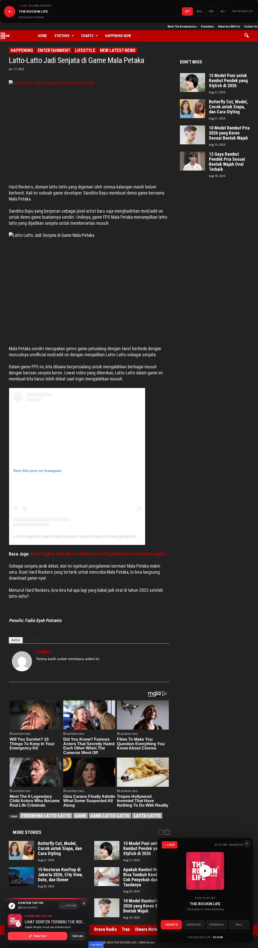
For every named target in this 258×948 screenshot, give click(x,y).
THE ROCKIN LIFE (242, 11)
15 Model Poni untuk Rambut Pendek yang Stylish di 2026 (142, 848)
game (80, 815)
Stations (62, 36)
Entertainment (54, 50)
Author (15, 640)
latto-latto (147, 815)
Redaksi (43, 651)
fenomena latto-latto (46, 815)
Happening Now (118, 36)
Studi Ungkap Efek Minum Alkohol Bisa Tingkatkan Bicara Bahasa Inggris (98, 554)
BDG (199, 11)
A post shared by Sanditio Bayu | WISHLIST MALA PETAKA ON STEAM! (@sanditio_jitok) (80, 537)
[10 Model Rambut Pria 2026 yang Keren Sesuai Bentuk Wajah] (106, 907)
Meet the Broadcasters (182, 26)
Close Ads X (96, 944)
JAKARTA (171, 924)
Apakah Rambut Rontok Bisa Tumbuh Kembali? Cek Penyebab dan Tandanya (145, 877)
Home (42, 36)
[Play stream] (205, 871)
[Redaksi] (22, 661)
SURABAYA (216, 924)
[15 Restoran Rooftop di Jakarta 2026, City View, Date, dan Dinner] (21, 876)
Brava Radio (105, 929)
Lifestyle (85, 50)
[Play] (9, 11)
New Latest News (118, 50)
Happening (22, 50)
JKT (187, 11)
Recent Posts (34, 640)
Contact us (251, 26)
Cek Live (77, 936)
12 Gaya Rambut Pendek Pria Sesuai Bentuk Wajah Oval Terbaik (227, 162)
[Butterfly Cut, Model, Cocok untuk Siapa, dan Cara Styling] (21, 850)
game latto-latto (110, 815)
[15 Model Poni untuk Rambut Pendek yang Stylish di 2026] (106, 850)
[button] (248, 35)
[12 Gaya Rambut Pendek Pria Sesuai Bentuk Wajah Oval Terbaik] (192, 161)
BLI (223, 11)
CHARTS (87, 36)
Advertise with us (229, 26)
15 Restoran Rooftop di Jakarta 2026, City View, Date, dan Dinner (60, 874)
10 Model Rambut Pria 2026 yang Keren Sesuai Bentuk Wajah (145, 905)
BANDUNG (194, 924)
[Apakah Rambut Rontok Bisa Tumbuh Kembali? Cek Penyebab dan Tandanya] (106, 876)
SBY (211, 11)
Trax (126, 929)
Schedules (207, 26)
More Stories (27, 832)
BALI (239, 924)
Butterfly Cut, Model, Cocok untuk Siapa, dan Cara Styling (60, 848)
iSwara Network (149, 929)
